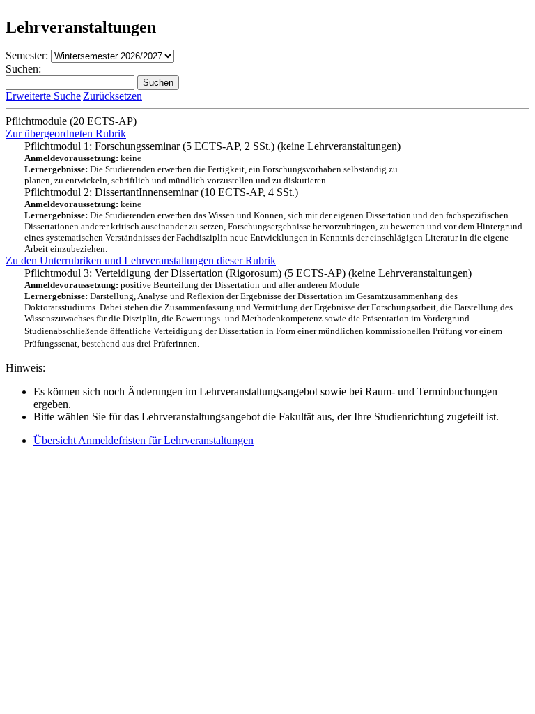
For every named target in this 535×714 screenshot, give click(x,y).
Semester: (27, 55)
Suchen (158, 82)
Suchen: (23, 69)
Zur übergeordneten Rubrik (66, 133)
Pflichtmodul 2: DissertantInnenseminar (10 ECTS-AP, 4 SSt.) (273, 220)
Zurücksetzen (112, 96)
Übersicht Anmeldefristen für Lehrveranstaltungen (143, 440)
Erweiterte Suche (43, 96)
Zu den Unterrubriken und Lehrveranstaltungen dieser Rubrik (141, 260)
